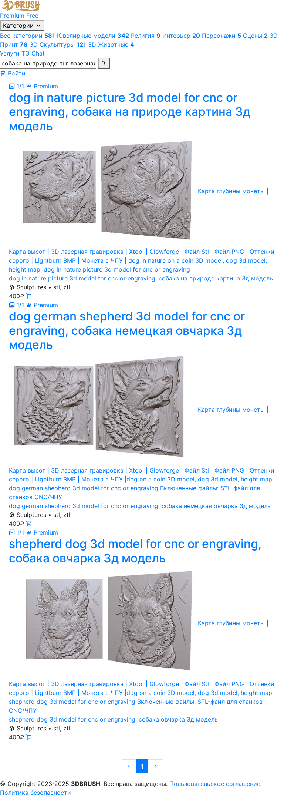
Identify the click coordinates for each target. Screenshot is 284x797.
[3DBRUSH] (22, 5)
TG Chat (33, 53)
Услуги (10, 53)
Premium (12, 15)
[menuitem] (28, 35)
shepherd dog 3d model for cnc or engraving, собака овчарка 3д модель (113, 719)
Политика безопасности (35, 792)
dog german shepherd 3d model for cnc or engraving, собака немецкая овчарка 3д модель (140, 506)
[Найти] (104, 63)
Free (32, 15)
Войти (17, 73)
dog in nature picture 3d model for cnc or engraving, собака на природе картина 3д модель (141, 278)
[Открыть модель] (29, 296)
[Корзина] (3, 73)
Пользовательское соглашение (214, 783)
